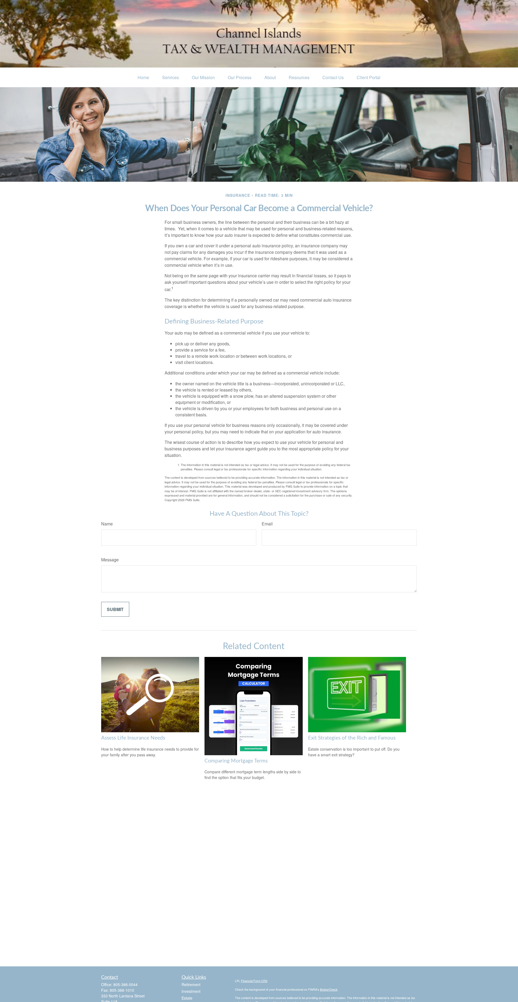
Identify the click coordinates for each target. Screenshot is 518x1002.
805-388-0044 (125, 984)
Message (110, 559)
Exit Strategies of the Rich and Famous (352, 738)
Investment (191, 991)
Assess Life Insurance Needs (133, 738)
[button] (143, 77)
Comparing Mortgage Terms (236, 761)
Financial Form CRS (254, 981)
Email (267, 524)
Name (107, 524)
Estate (187, 998)
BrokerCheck (329, 989)
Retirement (191, 984)
